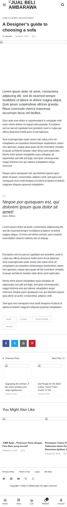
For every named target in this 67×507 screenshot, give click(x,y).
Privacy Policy (8, 472)
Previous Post (12, 358)
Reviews (9, 326)
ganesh (8, 36)
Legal (37, 472)
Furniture (23, 319)
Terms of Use (24, 472)
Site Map (48, 472)
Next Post (57, 358)
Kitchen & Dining (42, 319)
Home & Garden (9, 18)
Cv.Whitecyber (32, 486)
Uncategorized (26, 18)
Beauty (8, 319)
